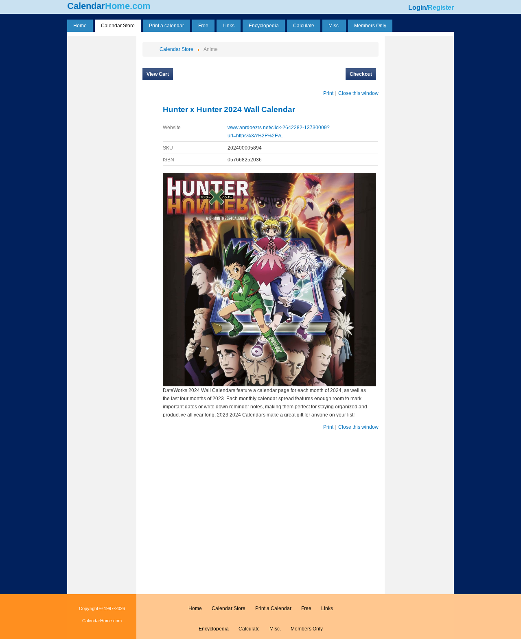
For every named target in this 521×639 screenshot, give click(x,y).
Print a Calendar (273, 608)
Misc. (275, 629)
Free (306, 608)
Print (328, 93)
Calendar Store (228, 608)
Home (195, 608)
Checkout (361, 74)
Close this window (358, 93)
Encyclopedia (214, 629)
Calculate (249, 629)
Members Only (307, 629)
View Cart (158, 74)
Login (417, 7)
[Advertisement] (101, 160)
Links (327, 608)
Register (441, 7)
